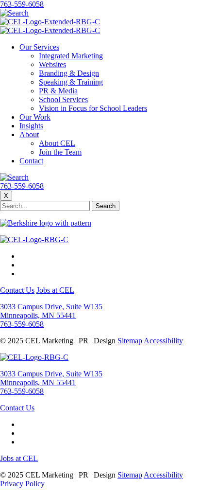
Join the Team (60, 152)
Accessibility (163, 341)
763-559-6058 (22, 4)
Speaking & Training (71, 82)
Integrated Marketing (71, 56)
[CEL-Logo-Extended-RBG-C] (50, 22)
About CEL (57, 143)
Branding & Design (69, 73)
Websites (52, 64)
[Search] (14, 13)
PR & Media (58, 91)
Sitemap (129, 341)
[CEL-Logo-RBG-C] (34, 239)
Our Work (34, 117)
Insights (31, 126)
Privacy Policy (22, 483)
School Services (63, 99)
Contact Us (17, 290)
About (29, 134)
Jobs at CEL (55, 290)
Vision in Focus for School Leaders (93, 108)
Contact (31, 161)
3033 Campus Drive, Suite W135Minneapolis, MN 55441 (51, 310)
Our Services (39, 47)
